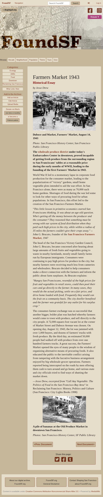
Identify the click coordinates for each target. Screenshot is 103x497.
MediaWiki (95, 491)
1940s (12, 74)
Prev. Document (43, 444)
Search (75, 3)
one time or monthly (13, 113)
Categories (12, 67)
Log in (98, 3)
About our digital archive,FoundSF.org (19, 482)
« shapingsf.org (9, 10)
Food (13, 77)
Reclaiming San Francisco (13, 84)
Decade (11, 60)
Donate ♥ (95, 17)
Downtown (13, 81)
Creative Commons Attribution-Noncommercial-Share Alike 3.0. (52, 491)
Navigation (19, 3)
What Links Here (12, 89)
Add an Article (12, 97)
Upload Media (13, 104)
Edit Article (13, 101)
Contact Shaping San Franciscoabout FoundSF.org (83, 482)
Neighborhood (21, 60)
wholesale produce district (53, 151)
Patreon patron (12, 120)
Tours (49, 60)
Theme (42, 60)
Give (55, 60)
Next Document (85, 444)
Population (33, 60)
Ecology (13, 71)
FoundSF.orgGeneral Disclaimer (51, 482)
